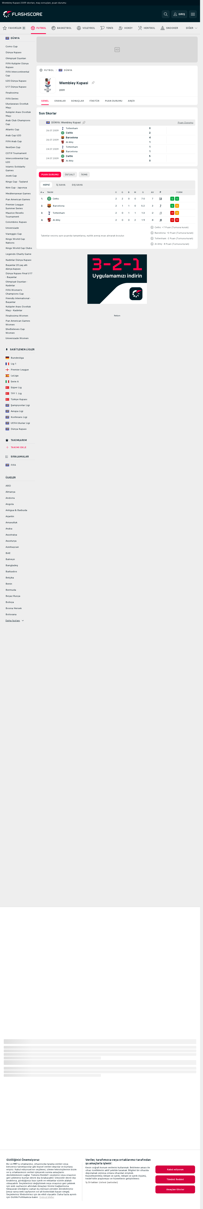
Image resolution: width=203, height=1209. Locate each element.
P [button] (160, 192)
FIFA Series (12, 98)
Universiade (12, 228)
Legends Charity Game (18, 254)
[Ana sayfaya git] (30, 14)
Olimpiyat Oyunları (16, 58)
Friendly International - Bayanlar (18, 300)
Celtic (56, 198)
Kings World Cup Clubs (19, 248)
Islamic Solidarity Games (15, 168)
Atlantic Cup (12, 129)
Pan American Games (18, 199)
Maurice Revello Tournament (15, 214)
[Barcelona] (49, 206)
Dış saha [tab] (77, 184)
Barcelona (58, 205)
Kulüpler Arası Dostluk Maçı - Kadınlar (18, 308)
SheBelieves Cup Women (15, 331)
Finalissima (12, 92)
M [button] (135, 192)
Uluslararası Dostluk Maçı (17, 105)
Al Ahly (56, 220)
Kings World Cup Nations (15, 240)
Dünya (68, 70)
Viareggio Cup (14, 233)
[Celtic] (49, 199)
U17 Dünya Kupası (16, 86)
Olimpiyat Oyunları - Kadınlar (16, 283)
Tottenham (59, 212)
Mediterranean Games (18, 193)
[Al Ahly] (49, 220)
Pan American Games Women (18, 322)
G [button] (122, 192)
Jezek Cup (11, 175)
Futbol (49, 70)
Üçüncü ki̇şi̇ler (46, 1197)
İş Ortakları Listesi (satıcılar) (101, 1182)
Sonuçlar (77, 100)
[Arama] (166, 14)
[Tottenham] (49, 213)
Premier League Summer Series (15, 206)
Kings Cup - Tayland (17, 181)
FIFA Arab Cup (14, 141)
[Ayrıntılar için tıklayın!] (117, 130)
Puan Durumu (113, 100)
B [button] (128, 192)
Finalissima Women (17, 315)
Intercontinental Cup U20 (17, 160)
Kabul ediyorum (175, 1169)
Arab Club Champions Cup (18, 122)
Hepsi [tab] (46, 184)
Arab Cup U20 (13, 135)
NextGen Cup (13, 147)
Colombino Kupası (16, 222)
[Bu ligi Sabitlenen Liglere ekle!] (93, 83)
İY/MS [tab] (84, 174)
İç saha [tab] (60, 184)
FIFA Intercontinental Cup (17, 73)
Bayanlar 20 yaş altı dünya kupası (16, 267)
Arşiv (131, 100)
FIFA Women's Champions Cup (15, 291)
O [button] (116, 192)
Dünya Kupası (13, 52)
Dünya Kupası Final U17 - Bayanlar (19, 275)
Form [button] (179, 192)
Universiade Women (17, 338)
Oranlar (60, 100)
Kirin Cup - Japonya (16, 187)
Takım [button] (50, 192)
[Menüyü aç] (193, 14)
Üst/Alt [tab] (70, 174)
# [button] (41, 192)
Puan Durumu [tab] (50, 174)
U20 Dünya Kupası (16, 80)
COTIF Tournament (16, 153)
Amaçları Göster (175, 1189)
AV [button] (152, 192)
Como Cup (12, 46)
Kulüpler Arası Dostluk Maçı (18, 114)
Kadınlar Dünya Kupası (18, 260)
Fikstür (94, 100)
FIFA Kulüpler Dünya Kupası (17, 65)
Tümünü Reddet (175, 1179)
